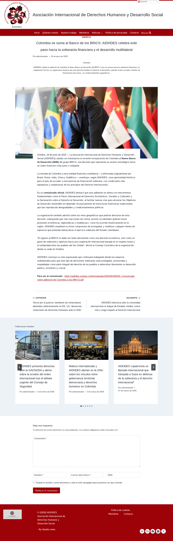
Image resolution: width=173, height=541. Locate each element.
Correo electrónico (81, 475)
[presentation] (37, 345)
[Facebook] (152, 531)
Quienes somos (50, 32)
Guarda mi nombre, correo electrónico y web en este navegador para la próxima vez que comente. (79, 482)
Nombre (39, 475)
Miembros (84, 32)
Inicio (37, 32)
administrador (42, 56)
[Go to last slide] (19, 367)
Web (110, 475)
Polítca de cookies (120, 510)
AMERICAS (86, 37)
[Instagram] (158, 531)
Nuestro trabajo (68, 32)
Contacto (134, 32)
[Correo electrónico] (147, 531)
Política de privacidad (116, 32)
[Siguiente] (153, 367)
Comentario (40, 438)
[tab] (81, 406)
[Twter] (163, 531)
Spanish (143, 2)
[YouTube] (142, 531)
